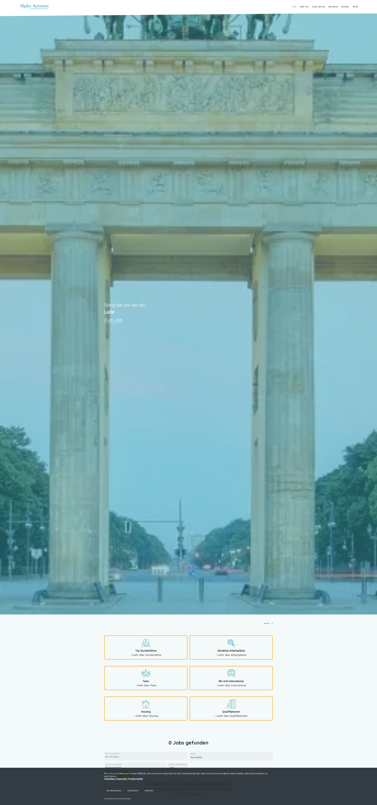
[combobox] (120, 756)
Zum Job (113, 319)
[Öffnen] (271, 756)
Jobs (294, 6)
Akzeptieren (133, 790)
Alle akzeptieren (113, 790)
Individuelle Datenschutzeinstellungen (117, 798)
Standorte (333, 6)
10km (172, 767)
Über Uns (304, 6)
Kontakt (345, 6)
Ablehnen (149, 790)
